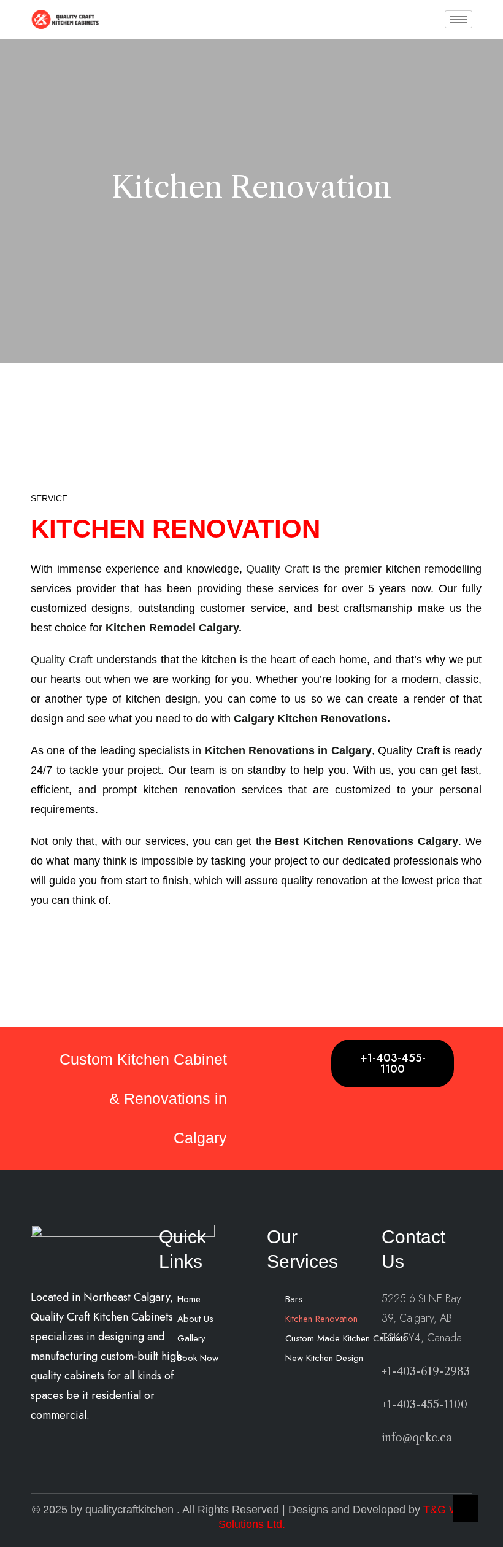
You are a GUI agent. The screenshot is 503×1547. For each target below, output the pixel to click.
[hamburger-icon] (458, 19)
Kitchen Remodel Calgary (172, 628)
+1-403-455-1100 (393, 1063)
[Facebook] (189, 1392)
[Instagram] (217, 1392)
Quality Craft (277, 569)
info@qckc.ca (417, 1438)
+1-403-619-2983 (426, 1371)
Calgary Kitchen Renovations (309, 718)
